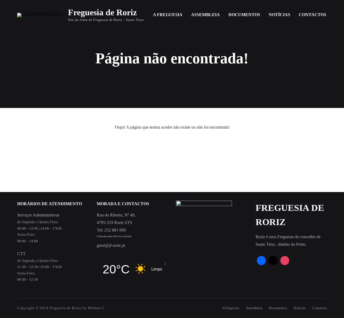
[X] (273, 260)
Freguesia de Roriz (102, 12)
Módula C (96, 308)
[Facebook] (261, 260)
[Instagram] (285, 260)
